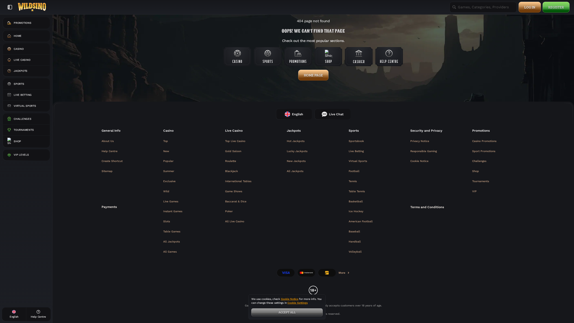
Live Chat (336, 114)
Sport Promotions (483, 151)
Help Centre (109, 151)
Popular (168, 161)
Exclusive (169, 181)
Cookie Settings (297, 302)
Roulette (230, 161)
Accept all (287, 312)
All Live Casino (234, 221)
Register (556, 7)
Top (165, 141)
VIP (474, 191)
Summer (168, 171)
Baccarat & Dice (235, 201)
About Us (108, 141)
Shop (475, 171)
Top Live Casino (235, 141)
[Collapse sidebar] (10, 7)
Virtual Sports (358, 161)
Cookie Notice (419, 161)
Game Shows (233, 191)
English (297, 114)
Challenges (479, 161)
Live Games (170, 201)
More (344, 273)
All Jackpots (171, 241)
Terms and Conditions (427, 207)
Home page (313, 75)
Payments (109, 207)
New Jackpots (296, 161)
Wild (166, 191)
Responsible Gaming (423, 151)
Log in (529, 7)
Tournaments (480, 181)
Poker (229, 211)
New (166, 151)
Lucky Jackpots (297, 151)
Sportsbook (356, 141)
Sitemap (107, 171)
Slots (166, 221)
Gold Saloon (233, 151)
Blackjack (231, 171)
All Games (170, 251)
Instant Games (172, 211)
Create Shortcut (112, 161)
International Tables (238, 181)
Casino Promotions (484, 141)
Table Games (171, 231)
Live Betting (356, 151)
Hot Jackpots (295, 141)
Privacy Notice (419, 141)
